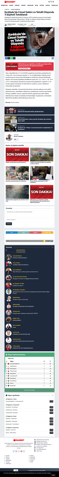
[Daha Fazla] (14, 58)
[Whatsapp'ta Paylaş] (11, 58)
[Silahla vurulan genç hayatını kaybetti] (17, 154)
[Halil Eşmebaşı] (9, 270)
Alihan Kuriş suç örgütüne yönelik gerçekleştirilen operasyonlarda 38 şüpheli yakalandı (40, 201)
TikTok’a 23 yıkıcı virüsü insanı (20, 299)
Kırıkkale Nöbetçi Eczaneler (42, 439)
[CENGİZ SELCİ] (9, 312)
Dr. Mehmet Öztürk (18, 283)
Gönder (9, 223)
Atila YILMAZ (16, 262)
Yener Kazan (16, 297)
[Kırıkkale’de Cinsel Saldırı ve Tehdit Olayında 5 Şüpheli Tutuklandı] (30, 41)
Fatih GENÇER (16, 325)
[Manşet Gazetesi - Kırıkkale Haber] (10, 1)
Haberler (7, 9)
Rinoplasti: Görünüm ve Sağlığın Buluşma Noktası (26, 278)
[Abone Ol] (52, 58)
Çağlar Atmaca (20, 250)
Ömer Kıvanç (16, 304)
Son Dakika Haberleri (41, 449)
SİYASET (23, 5)
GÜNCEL (17, 5)
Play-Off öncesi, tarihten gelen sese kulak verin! (25, 271)
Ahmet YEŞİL (16, 318)
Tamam (53, 475)
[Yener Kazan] (9, 298)
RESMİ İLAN (4, 5)
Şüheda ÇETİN (17, 339)
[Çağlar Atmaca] (10, 250)
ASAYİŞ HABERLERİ (15, 9)
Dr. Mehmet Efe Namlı (19, 289)
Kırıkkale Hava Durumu (41, 441)
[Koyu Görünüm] (49, 1)
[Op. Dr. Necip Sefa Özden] (9, 277)
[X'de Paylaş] (8, 58)
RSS (16, 470)
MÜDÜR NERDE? (17, 320)
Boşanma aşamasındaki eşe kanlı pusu (16, 181)
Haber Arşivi (39, 451)
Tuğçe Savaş (16, 346)
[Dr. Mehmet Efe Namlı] (9, 291)
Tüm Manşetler (39, 447)
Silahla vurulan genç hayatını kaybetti (16, 162)
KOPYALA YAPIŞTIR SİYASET (20, 258)
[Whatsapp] (24, 451)
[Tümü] (52, 247)
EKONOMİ (30, 5)
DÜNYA (32, 455)
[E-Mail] (15, 139)
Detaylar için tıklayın (29, 390)
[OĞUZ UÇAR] (9, 333)
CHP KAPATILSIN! (20, 252)
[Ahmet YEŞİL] (9, 319)
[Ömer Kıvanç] (9, 305)
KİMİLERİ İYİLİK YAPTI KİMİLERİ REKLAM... (23, 348)
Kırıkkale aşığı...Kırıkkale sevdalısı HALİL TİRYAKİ (25, 313)
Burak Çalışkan (18, 136)
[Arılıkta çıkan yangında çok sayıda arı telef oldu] (17, 191)
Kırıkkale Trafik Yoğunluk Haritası (43, 444)
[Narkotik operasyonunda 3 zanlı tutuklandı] (41, 173)
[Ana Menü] (53, 1)
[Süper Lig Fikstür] (52, 395)
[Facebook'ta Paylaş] (6, 58)
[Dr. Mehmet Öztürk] (9, 284)
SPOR (36, 5)
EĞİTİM (42, 5)
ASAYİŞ (11, 5)
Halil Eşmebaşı (17, 269)
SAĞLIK (48, 5)
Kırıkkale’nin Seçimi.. (18, 285)
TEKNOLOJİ (54, 5)
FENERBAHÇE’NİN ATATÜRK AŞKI (21, 334)
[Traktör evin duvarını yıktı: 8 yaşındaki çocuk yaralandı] (41, 154)
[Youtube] (21, 451)
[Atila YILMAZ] (9, 263)
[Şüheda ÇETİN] (9, 340)
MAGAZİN (32, 458)
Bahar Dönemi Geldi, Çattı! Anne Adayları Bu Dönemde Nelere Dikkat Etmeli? (31, 292)
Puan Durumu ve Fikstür (41, 446)
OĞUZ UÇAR (16, 332)
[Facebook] (13, 451)
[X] (16, 451)
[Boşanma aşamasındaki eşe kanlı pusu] (17, 173)
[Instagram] (18, 139)
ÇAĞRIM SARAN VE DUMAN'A (21, 264)
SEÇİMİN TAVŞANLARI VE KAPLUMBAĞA (23, 306)
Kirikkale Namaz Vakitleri (42, 442)
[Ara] (51, 1)
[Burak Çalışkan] (9, 137)
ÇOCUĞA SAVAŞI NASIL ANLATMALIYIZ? (23, 341)
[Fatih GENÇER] (9, 326)
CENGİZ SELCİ (16, 311)
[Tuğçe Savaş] (9, 347)
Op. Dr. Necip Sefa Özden (20, 276)
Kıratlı (14, 327)
